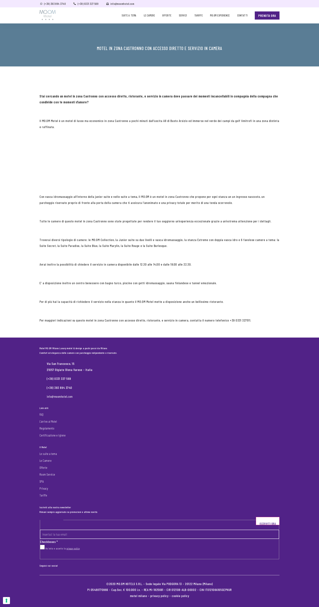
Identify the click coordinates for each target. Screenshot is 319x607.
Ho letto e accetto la (62, 548)
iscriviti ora (268, 523)
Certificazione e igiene (53, 435)
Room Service (47, 474)
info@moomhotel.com (122, 3)
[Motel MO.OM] (48, 15)
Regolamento (47, 428)
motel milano (138, 596)
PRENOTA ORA (267, 15)
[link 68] (60, 564)
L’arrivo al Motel (48, 421)
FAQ (41, 414)
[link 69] (63, 564)
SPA (42, 481)
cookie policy (180, 596)
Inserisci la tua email (53, 526)
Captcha (45, 555)
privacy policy (73, 548)
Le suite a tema (48, 453)
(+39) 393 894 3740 (55, 3)
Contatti (242, 15)
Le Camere (46, 460)
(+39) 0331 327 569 (88, 3)
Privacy (44, 488)
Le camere (149, 15)
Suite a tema (129, 15)
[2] (6, 600)
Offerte (166, 15)
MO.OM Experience (220, 15)
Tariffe (198, 15)
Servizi (183, 15)
